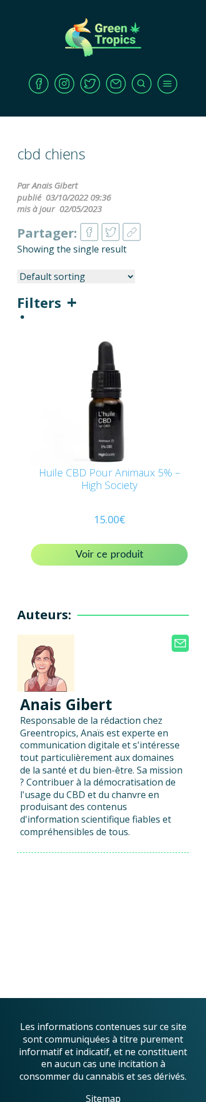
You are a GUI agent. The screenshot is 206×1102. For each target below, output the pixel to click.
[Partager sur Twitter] (110, 228)
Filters (39, 303)
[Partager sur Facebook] (89, 228)
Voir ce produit (109, 555)
